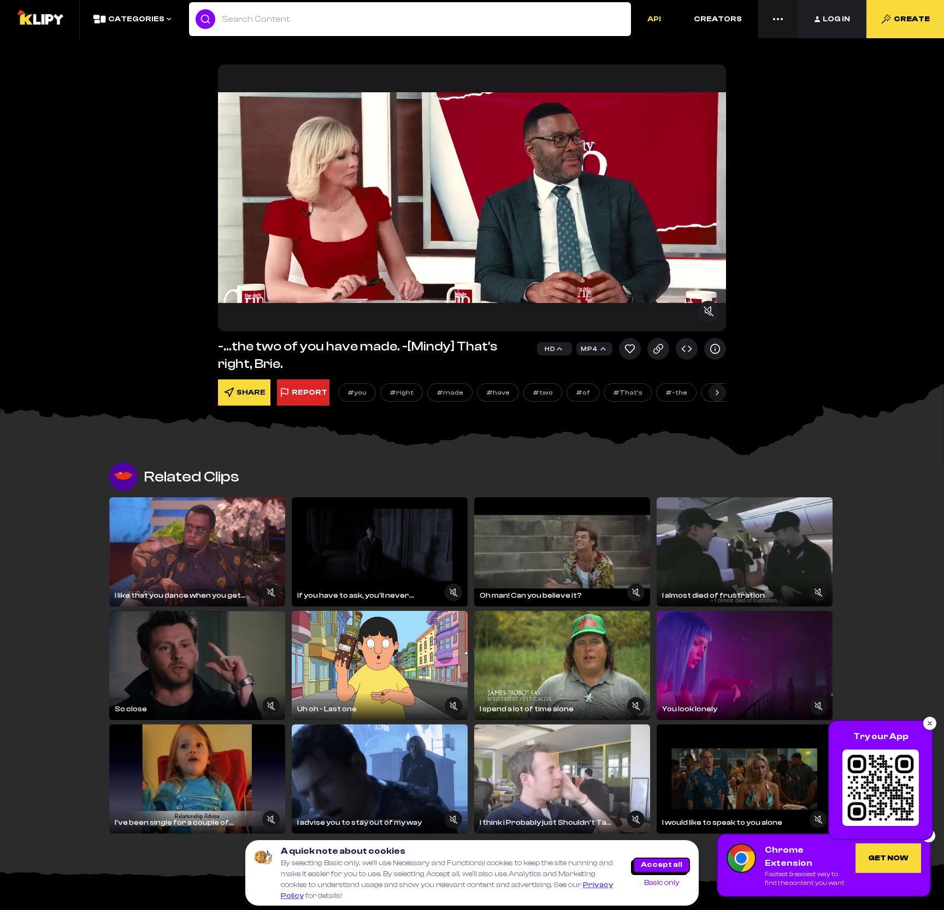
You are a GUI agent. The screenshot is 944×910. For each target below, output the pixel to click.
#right (402, 392)
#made (449, 392)
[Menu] (778, 19)
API (654, 19)
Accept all (661, 864)
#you (357, 392)
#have (498, 392)
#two (543, 392)
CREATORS (718, 19)
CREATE (912, 19)
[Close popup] (929, 723)
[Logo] (40, 19)
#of (583, 392)
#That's (627, 392)
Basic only (662, 882)
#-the (676, 392)
